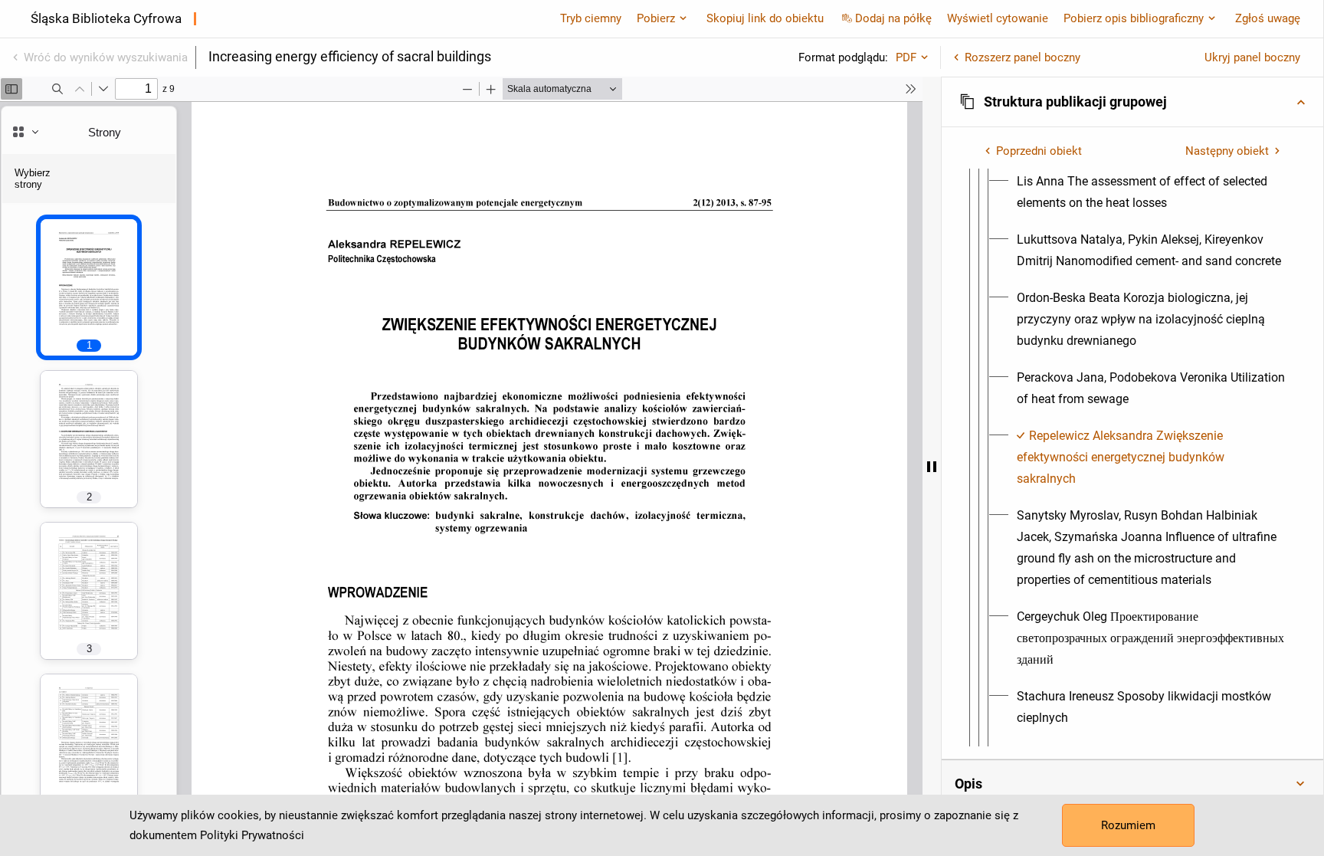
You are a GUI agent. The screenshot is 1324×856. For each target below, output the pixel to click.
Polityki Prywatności (252, 835)
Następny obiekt (1227, 151)
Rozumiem (1128, 825)
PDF (906, 57)
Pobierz (656, 18)
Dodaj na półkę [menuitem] (893, 18)
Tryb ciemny (590, 18)
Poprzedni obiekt (1039, 151)
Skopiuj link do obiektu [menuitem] (765, 18)
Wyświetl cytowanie (997, 18)
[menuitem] (1151, 192)
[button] (1132, 101)
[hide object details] (932, 466)
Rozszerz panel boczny (1022, 57)
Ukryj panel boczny (1252, 57)
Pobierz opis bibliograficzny (1133, 18)
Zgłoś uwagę (1267, 18)
